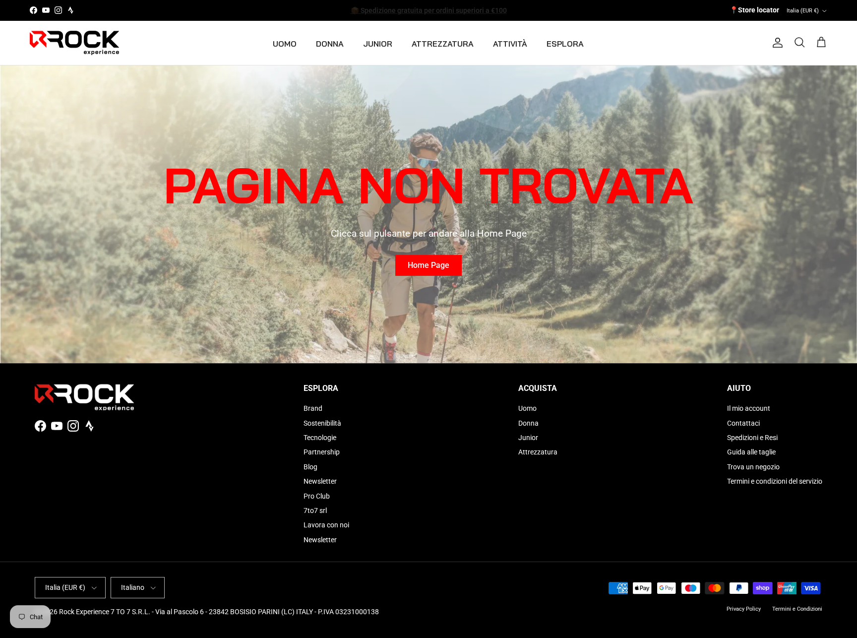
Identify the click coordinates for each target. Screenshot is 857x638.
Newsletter (320, 481)
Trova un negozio (753, 467)
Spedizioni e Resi (752, 438)
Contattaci (743, 423)
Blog (310, 467)
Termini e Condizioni (797, 609)
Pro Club (317, 496)
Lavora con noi (326, 525)
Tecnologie (320, 438)
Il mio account (748, 408)
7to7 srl (315, 510)
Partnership (322, 452)
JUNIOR (377, 44)
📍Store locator (754, 10)
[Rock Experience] (74, 43)
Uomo (527, 408)
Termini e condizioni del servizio (774, 481)
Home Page (428, 265)
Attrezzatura (537, 452)
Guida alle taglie (751, 452)
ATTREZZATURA (443, 44)
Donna (528, 423)
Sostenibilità (322, 423)
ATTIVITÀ (510, 44)
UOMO (285, 44)
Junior (528, 438)
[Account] (776, 43)
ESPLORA (565, 44)
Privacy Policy (744, 609)
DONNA (330, 44)
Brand (313, 408)
